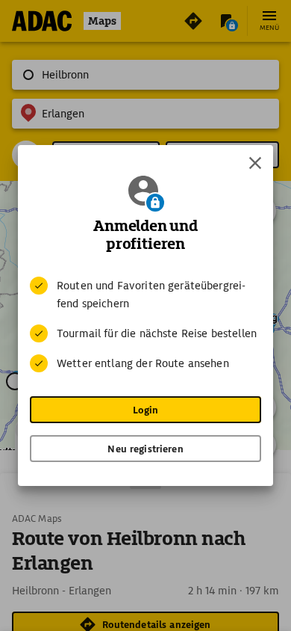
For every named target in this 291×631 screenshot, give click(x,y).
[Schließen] (255, 163)
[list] (145, 324)
